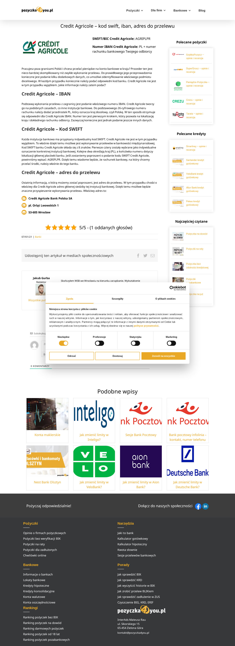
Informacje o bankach (38, 574)
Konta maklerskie (47, 435)
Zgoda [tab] (69, 298)
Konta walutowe (34, 597)
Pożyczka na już (194, 294)
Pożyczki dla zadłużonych (40, 550)
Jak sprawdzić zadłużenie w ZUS (139, 597)
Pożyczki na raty (194, 248)
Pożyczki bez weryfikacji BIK (42, 538)
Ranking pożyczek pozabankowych (46, 640)
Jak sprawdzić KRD (130, 580)
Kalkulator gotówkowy (133, 538)
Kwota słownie (127, 550)
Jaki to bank (125, 533)
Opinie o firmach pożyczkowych (44, 533)
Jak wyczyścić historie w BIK (136, 585)
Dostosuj (118, 356)
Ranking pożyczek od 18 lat (41, 634)
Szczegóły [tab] (117, 298)
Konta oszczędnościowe (39, 602)
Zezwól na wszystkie (163, 356)
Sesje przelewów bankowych (137, 555)
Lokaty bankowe (34, 580)
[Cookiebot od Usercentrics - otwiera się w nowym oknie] (172, 288)
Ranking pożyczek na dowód (42, 623)
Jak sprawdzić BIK (129, 574)
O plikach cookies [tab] (165, 298)
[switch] (99, 343)
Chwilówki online (34, 555)
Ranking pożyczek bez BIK (40, 617)
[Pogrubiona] (44, 354)
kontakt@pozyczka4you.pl (133, 632)
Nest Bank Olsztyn (47, 482)
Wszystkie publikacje (41, 300)
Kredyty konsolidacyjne (39, 591)
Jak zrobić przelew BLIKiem (136, 591)
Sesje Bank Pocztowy (140, 435)
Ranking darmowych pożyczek (43, 628)
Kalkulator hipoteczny (132, 544)
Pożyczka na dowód (196, 233)
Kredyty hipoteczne (36, 585)
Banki (38, 236)
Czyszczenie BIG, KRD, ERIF (135, 602)
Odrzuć (71, 356)
